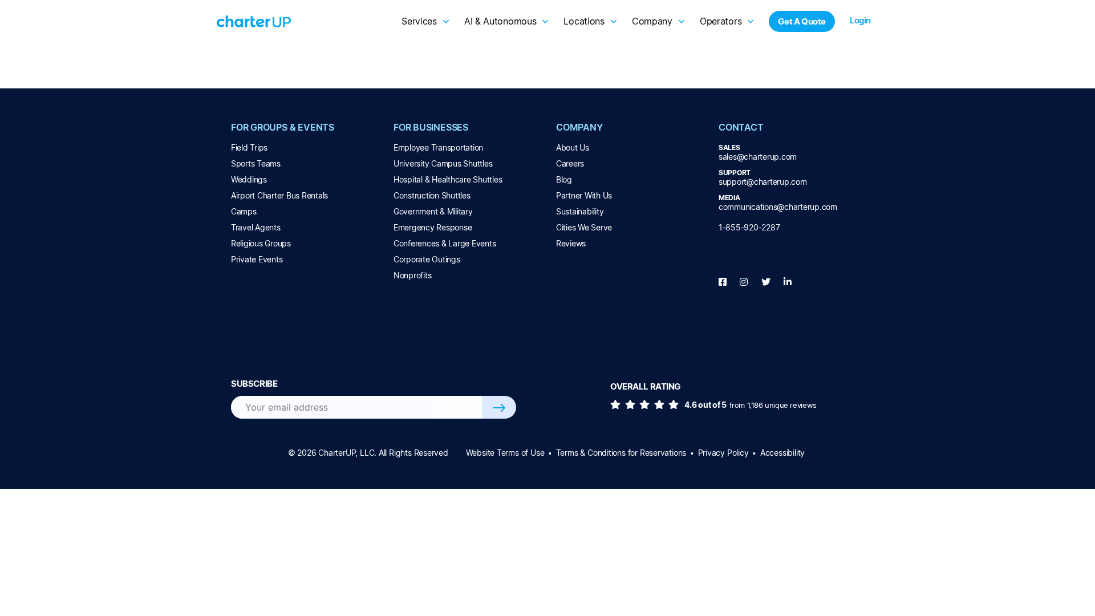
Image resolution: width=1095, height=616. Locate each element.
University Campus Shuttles (443, 163)
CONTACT (741, 127)
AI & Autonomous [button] (500, 21)
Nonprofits (412, 275)
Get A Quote (802, 21)
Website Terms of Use (505, 452)
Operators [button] (720, 21)
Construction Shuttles (432, 195)
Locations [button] (583, 21)
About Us (572, 147)
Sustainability (579, 211)
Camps (244, 211)
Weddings (249, 179)
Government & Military (433, 211)
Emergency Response (433, 227)
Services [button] (419, 21)
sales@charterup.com (758, 156)
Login (860, 20)
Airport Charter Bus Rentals (279, 195)
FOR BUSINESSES (431, 127)
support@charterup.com (763, 182)
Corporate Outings (427, 259)
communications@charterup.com (778, 207)
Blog (564, 179)
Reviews (571, 243)
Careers (570, 163)
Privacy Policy (723, 452)
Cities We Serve (584, 227)
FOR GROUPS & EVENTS (282, 127)
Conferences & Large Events (445, 243)
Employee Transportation (438, 147)
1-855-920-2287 (749, 227)
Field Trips (249, 147)
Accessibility (782, 452)
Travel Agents (256, 227)
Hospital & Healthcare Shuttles (448, 179)
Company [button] (652, 21)
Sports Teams (256, 163)
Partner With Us (584, 195)
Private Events (256, 259)
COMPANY (579, 127)
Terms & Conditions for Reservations (621, 452)
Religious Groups (261, 243)
